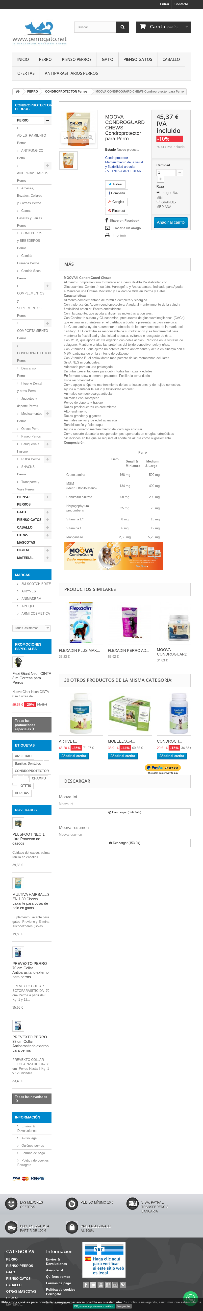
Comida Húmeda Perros (28, 259)
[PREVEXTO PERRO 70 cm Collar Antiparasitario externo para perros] (18, 952)
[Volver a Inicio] (17, 92)
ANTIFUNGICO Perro (30, 154)
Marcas (22, 575)
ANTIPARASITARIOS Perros (32, 176)
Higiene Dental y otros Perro (29, 387)
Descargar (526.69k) (126, 812)
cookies (24, 1302)
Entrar (164, 4)
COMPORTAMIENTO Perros (32, 334)
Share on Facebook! (125, 220)
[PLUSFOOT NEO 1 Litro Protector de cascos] (18, 823)
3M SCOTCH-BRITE (36, 584)
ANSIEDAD (23, 756)
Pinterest (118, 211)
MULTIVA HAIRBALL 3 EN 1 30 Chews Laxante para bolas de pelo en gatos (30, 901)
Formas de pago (33, 1153)
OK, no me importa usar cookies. (94, 1306)
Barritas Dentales (28, 763)
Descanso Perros (26, 372)
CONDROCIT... (169, 741)
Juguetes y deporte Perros (27, 402)
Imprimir (119, 235)
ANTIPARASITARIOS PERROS (71, 73)
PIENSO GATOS (138, 59)
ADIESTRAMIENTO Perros (31, 139)
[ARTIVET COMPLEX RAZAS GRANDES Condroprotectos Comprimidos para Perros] (81, 714)
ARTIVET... (68, 741)
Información (27, 1117)
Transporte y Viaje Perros (28, 485)
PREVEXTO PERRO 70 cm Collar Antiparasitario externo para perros (30, 970)
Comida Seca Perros (29, 274)
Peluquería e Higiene (28, 447)
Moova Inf (68, 797)
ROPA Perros (30, 459)
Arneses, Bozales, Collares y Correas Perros (29, 195)
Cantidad (163, 165)
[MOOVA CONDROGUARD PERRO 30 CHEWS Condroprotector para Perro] (68, 160)
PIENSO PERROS (77, 59)
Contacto (181, 4)
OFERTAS (26, 73)
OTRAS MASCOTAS (26, 538)
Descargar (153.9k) (126, 843)
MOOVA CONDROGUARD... (173, 652)
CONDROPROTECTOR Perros (34, 357)
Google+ (118, 202)
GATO (107, 59)
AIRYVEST (29, 591)
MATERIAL (25, 558)
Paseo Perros (30, 436)
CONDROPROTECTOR (32, 771)
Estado (110, 149)
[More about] (46, 761)
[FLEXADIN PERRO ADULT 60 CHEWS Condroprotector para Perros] (130, 623)
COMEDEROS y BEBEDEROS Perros (29, 240)
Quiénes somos (32, 1145)
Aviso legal (29, 1138)
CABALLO (171, 59)
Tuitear (116, 184)
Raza (160, 186)
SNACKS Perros (26, 470)
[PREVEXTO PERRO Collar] (18, 1026)
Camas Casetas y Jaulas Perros (29, 218)
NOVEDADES (26, 810)
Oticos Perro (29, 429)
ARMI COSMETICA (35, 613)
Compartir (117, 193)
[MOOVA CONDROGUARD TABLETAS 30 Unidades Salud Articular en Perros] (179, 623)
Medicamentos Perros (29, 417)
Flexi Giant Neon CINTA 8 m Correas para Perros (31, 677)
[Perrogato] (39, 32)
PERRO (45, 59)
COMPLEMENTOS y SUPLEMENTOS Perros (31, 304)
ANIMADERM (31, 599)
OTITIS (26, 786)
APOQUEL (29, 606)
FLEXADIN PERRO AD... (128, 650)
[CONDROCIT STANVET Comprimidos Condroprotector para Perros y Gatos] (179, 714)
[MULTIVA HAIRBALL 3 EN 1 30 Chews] (18, 883)
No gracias (123, 1306)
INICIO (23, 59)
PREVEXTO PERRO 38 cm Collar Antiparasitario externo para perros (30, 1043)
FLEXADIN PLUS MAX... (79, 650)
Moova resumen (74, 827)
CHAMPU (39, 778)
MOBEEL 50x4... (121, 741)
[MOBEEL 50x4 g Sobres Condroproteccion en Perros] (130, 714)
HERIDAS (22, 793)
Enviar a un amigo (127, 228)
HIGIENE (23, 550)
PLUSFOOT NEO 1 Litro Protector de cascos (28, 838)
